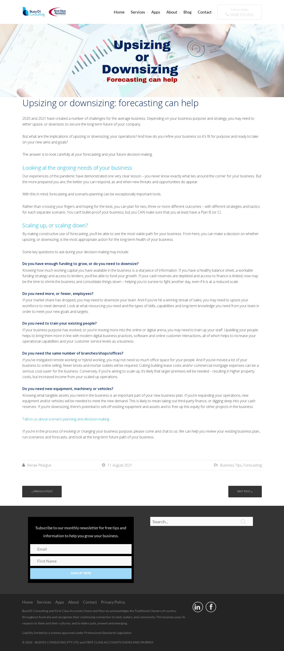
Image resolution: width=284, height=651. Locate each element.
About (171, 12)
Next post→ (245, 491)
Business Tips (231, 465)
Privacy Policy (113, 602)
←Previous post (42, 491)
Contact (205, 12)
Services (138, 12)
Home (119, 12)
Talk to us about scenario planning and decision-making (65, 419)
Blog (187, 12)
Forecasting (252, 465)
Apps (155, 12)
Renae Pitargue (39, 465)
